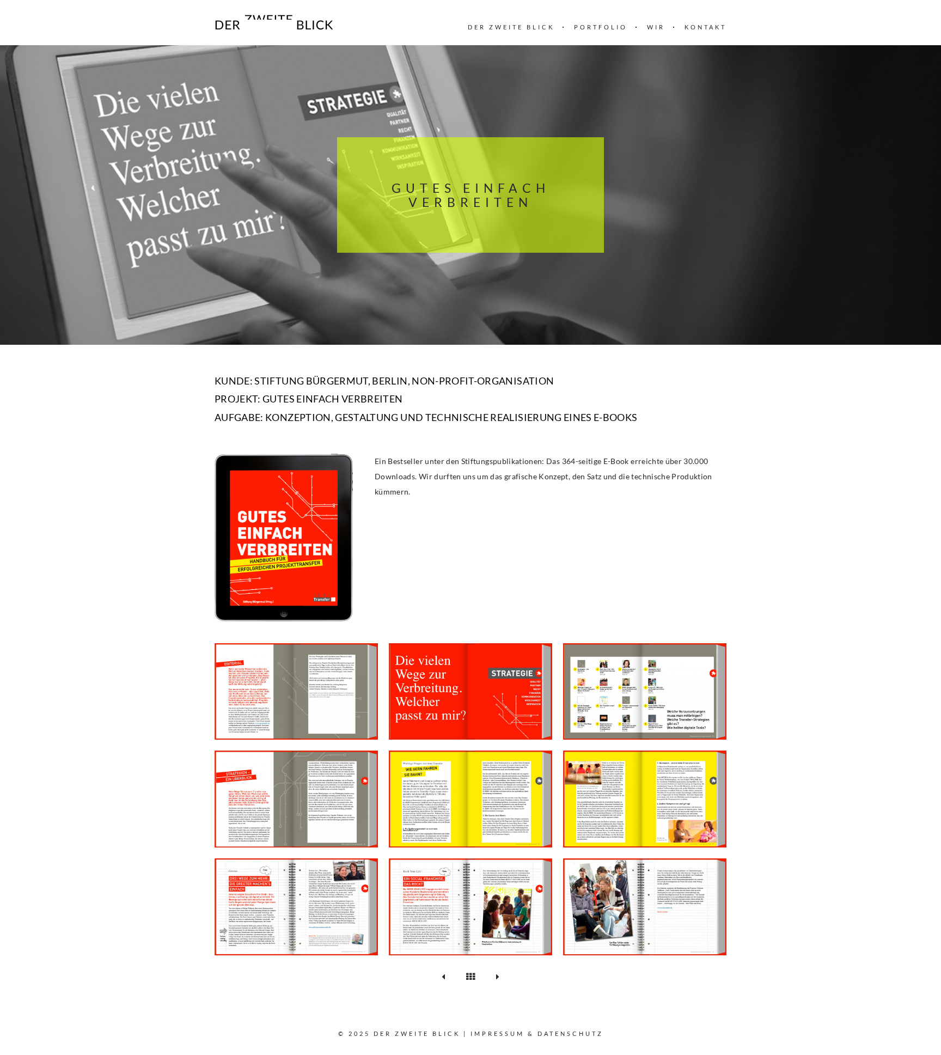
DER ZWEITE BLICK (511, 27)
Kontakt (705, 27)
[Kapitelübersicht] (644, 690)
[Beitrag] (470, 798)
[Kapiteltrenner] (470, 690)
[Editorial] (296, 690)
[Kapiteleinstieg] (296, 798)
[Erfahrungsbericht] (296, 906)
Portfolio (600, 27)
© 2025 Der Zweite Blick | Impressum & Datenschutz (470, 1033)
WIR (656, 27)
